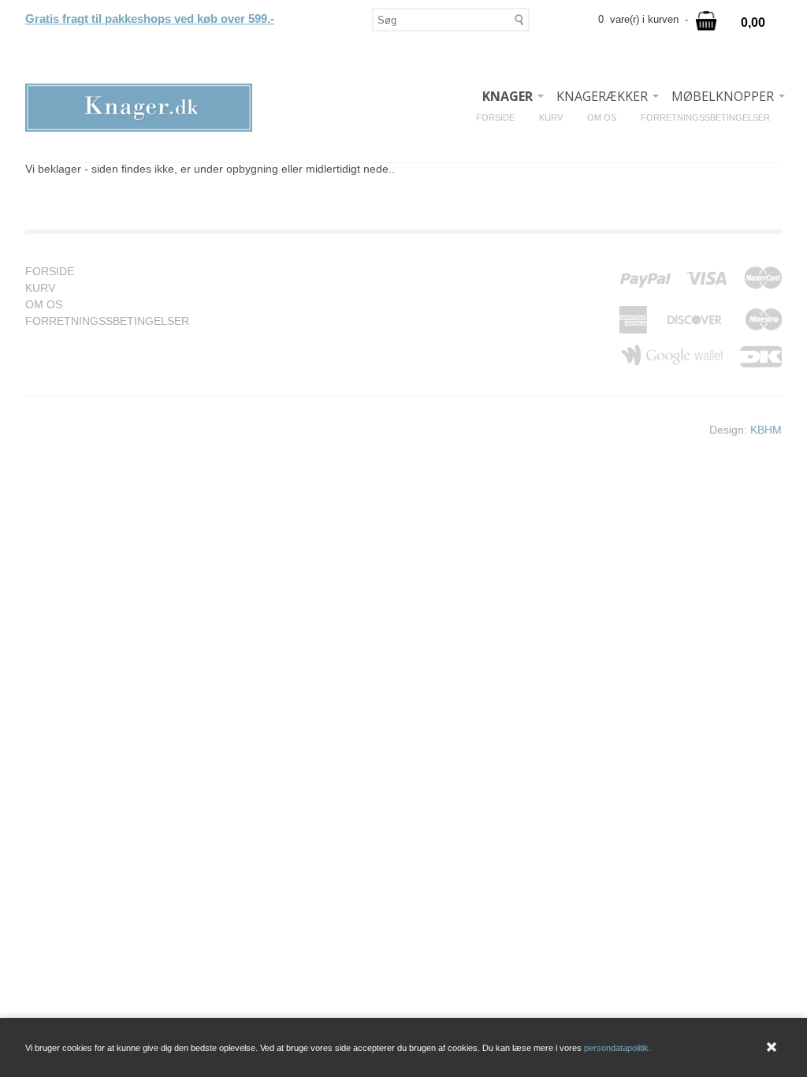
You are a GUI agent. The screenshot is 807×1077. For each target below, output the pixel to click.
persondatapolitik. (617, 1048)
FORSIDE (501, 117)
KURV (557, 117)
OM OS (607, 117)
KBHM (766, 429)
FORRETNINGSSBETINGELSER (711, 117)
